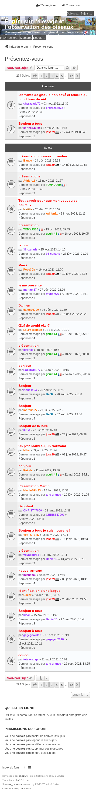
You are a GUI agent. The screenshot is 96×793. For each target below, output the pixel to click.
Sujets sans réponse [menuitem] (73, 13)
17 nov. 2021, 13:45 (73, 619)
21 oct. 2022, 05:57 (77, 334)
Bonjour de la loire (33, 426)
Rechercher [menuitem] (13, 37)
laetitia (27, 209)
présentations (29, 176)
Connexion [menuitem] (73, 5)
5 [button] (62, 76)
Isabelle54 (30, 390)
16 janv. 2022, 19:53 (75, 539)
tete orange (53, 494)
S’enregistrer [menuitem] (48, 5)
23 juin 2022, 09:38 (74, 434)
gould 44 (51, 233)
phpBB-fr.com (22, 780)
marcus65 (30, 410)
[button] (34, 76)
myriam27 (30, 289)
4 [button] (57, 76)
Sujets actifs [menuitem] (87, 13)
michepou (29, 575)
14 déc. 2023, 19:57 (74, 164)
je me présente (30, 285)
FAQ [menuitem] (3, 37)
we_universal (15, 784)
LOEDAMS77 (32, 370)
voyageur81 (31, 555)
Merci (22, 265)
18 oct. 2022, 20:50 (77, 354)
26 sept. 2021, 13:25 (77, 663)
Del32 (50, 394)
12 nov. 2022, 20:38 (30, 112)
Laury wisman (32, 329)
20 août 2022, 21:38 (69, 394)
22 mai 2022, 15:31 (77, 474)
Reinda (28, 470)
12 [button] (71, 76)
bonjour (24, 365)
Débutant (25, 506)
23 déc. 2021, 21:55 (74, 599)
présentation (28, 225)
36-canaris (30, 249)
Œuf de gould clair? (34, 325)
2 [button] (46, 76)
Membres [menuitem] (26, 37)
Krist (26, 430)
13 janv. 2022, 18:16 (73, 559)
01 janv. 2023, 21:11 (75, 294)
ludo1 (27, 615)
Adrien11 (29, 180)
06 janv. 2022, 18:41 (75, 579)
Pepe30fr (29, 269)
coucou (24, 655)
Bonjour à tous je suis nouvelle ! (44, 530)
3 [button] (51, 76)
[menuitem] (10, 788)
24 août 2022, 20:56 (77, 374)
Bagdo (27, 160)
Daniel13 (52, 559)
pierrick (28, 350)
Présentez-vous (24, 59)
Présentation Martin (34, 486)
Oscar (27, 595)
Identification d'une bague (39, 590)
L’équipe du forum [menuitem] (39, 37)
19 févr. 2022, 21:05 (76, 494)
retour (23, 245)
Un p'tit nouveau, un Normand (42, 446)
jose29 (50, 132)
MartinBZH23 (32, 490)
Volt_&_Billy (31, 534)
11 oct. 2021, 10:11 (30, 643)
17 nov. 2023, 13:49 (30, 189)
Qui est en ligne (19, 708)
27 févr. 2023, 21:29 (75, 253)
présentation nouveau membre (42, 156)
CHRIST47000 (32, 510)
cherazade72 (32, 103)
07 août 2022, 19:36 (69, 414)
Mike (26, 450)
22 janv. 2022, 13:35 (31, 519)
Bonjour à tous (30, 123)
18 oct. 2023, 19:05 (77, 233)
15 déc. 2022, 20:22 (74, 314)
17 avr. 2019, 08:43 (74, 132)
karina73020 (31, 128)
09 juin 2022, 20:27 (74, 454)
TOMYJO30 (53, 185)
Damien (24, 305)
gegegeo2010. (32, 635)
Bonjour (24, 386)
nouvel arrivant (30, 570)
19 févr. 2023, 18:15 (74, 273)
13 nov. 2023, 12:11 (73, 213)
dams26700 (31, 309)
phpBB (22, 776)
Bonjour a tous (30, 611)
